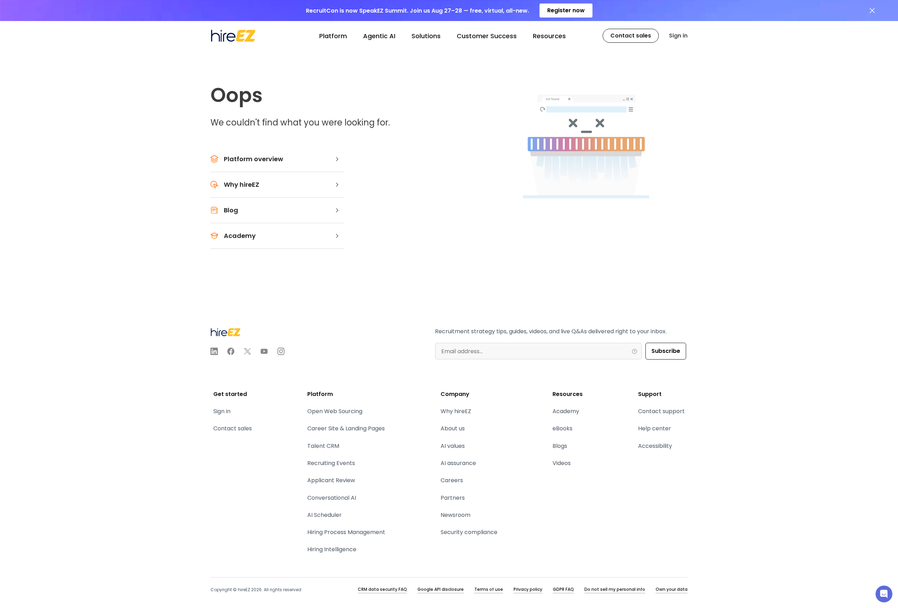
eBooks (562, 428)
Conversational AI (331, 498)
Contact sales (232, 428)
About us (453, 428)
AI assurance (458, 463)
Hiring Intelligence (331, 549)
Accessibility (655, 446)
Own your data (672, 589)
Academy (565, 411)
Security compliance (469, 532)
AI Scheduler (324, 515)
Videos (561, 463)
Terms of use (488, 589)
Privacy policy (528, 589)
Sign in (678, 36)
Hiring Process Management (346, 532)
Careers (452, 480)
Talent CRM (323, 446)
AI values (453, 446)
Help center (654, 428)
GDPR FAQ (563, 589)
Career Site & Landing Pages (346, 428)
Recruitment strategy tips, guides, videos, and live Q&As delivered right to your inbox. (550, 331)
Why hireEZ (456, 411)
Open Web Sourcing (334, 411)
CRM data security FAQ (382, 589)
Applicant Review (331, 480)
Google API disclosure (440, 589)
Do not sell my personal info (614, 589)
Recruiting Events (331, 463)
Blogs (559, 446)
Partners (453, 498)
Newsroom (455, 515)
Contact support (661, 411)
